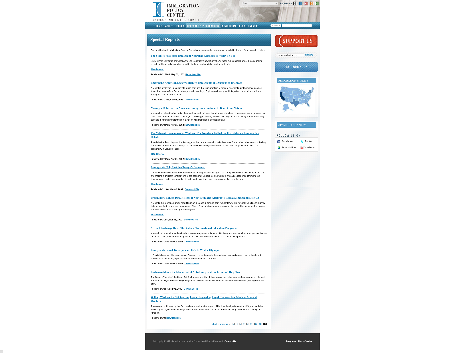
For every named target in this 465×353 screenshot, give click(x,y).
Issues (180, 25)
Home (159, 25)
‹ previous (223, 324)
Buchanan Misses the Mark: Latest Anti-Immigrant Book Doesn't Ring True (196, 272)
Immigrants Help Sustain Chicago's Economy (178, 167)
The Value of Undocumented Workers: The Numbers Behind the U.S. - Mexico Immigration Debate (205, 135)
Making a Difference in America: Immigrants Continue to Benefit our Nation (196, 108)
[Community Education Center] (311, 3)
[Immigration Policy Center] (300, 3)
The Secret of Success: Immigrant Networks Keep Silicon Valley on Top (193, 56)
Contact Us (230, 341)
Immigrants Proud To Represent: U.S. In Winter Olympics (185, 250)
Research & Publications (203, 25)
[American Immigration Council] (294, 3)
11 (256, 324)
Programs (291, 341)
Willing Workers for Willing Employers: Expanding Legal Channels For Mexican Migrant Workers (204, 299)
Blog (242, 25)
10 (251, 324)
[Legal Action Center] (306, 3)
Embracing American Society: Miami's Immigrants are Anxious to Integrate (196, 83)
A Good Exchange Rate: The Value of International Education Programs (194, 228)
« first (214, 324)
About (169, 25)
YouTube (309, 147)
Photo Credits (305, 341)
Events (252, 25)
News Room (229, 25)
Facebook (287, 141)
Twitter (308, 141)
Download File (193, 74)
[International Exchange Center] (317, 3)
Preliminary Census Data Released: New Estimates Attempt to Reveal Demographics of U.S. (205, 198)
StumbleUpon (289, 147)
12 (260, 324)
